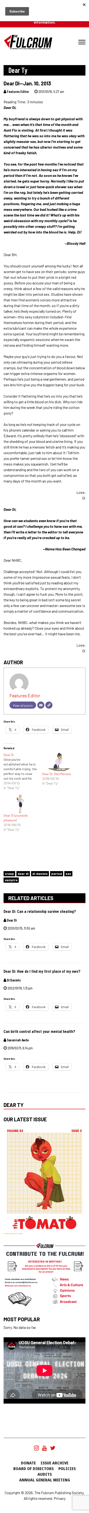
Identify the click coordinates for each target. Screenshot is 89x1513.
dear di (23, 874)
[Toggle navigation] (81, 42)
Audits (44, 1474)
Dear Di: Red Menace (56, 774)
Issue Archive (54, 1463)
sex (68, 874)
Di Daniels (13, 980)
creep (9, 874)
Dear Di (11, 920)
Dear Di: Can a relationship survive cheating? (40, 911)
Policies (67, 1468)
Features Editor (17, 91)
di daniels (40, 874)
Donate (28, 1463)
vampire (11, 880)
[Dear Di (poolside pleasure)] (20, 803)
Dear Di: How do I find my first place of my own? (42, 971)
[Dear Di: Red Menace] (59, 762)
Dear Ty (13, 1105)
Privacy (60, 1498)
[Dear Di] (23, 771)
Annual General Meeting (44, 1480)
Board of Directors (33, 1468)
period (56, 874)
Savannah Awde (17, 1040)
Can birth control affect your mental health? (39, 1031)
